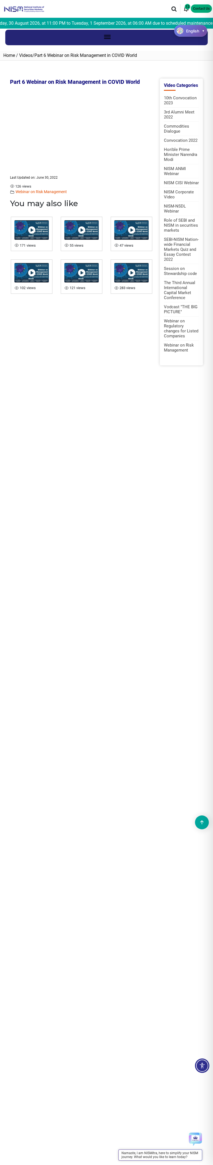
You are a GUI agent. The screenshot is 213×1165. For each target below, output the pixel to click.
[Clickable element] (24, 8)
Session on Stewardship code (180, 271)
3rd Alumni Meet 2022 (179, 115)
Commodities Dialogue (176, 129)
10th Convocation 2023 (180, 100)
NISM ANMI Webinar (175, 171)
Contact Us (201, 9)
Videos (25, 55)
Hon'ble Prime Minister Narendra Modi (180, 154)
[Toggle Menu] (107, 37)
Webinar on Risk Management (41, 191)
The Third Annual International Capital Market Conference (179, 290)
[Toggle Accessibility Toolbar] (202, 1065)
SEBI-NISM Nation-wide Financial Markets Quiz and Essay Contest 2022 (181, 249)
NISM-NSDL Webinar (175, 209)
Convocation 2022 (180, 140)
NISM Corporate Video (179, 194)
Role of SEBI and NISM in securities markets (181, 225)
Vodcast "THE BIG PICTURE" (180, 309)
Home (9, 55)
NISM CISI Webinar (181, 182)
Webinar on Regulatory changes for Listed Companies (181, 328)
